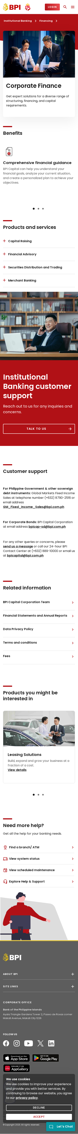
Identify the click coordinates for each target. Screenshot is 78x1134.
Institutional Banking (18, 21)
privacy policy (27, 1098)
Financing (46, 21)
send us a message (18, 546)
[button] (34, 209)
